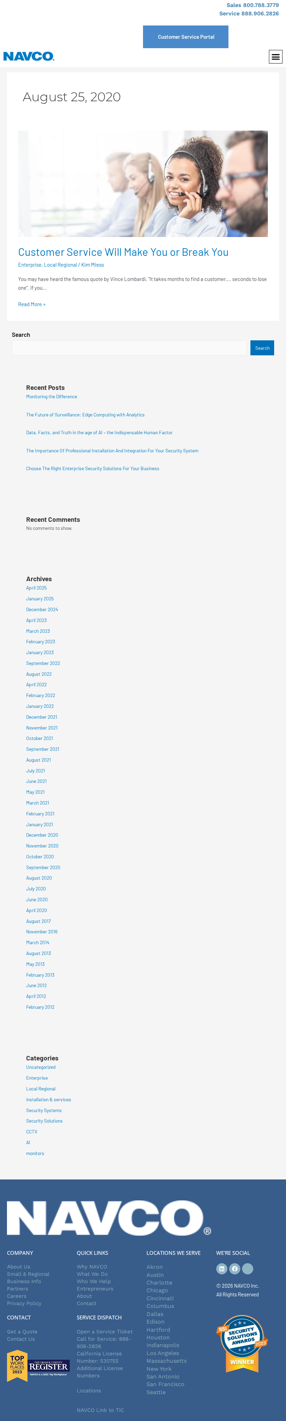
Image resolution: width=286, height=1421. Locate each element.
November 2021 (42, 728)
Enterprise (30, 264)
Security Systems (44, 1110)
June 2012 (36, 985)
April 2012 (36, 996)
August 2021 (38, 760)
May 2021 (35, 792)
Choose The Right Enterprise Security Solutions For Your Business (92, 468)
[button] (276, 57)
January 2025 (40, 598)
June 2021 (36, 781)
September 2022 (43, 663)
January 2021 (39, 824)
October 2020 (40, 856)
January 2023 (40, 652)
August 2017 (38, 921)
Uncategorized (40, 1067)
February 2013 (40, 975)
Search (21, 334)
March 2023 (38, 631)
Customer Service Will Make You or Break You (123, 251)
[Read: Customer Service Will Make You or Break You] (143, 183)
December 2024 (42, 609)
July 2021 (35, 771)
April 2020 (36, 910)
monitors (35, 1153)
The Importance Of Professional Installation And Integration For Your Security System (112, 450)
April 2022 (36, 684)
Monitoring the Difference (51, 396)
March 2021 (37, 803)
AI (28, 1142)
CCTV (31, 1131)
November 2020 (42, 846)
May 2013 (35, 964)
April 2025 (36, 588)
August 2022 (39, 674)
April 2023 (36, 620)
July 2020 (36, 888)
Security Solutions (44, 1121)
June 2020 (37, 899)
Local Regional (60, 264)
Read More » (32, 303)
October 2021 (39, 738)
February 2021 (40, 813)
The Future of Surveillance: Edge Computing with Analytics (85, 414)
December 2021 (41, 717)
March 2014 (38, 942)
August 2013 (38, 953)
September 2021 (42, 749)
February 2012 (40, 1007)
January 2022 (40, 706)
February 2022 (40, 695)
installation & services (48, 1099)
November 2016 (42, 931)
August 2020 (39, 878)
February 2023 (40, 641)
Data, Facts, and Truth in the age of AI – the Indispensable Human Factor (99, 432)
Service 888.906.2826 (249, 13)
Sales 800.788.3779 (253, 5)
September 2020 (43, 867)
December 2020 (42, 835)
